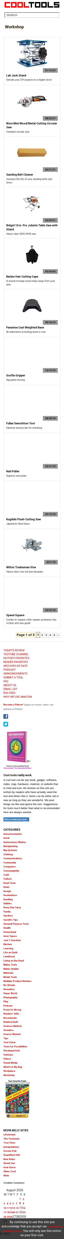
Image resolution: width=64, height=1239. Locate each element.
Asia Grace (9, 1167)
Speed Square (15, 615)
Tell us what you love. (15, 819)
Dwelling (8, 899)
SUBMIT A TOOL (13, 677)
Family (7, 911)
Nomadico (9, 989)
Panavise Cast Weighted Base (25, 327)
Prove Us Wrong (12, 1009)
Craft (6, 874)
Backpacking (10, 846)
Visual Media (10, 1062)
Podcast (7, 1005)
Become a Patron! (13, 704)
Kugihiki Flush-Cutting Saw (23, 519)
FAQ (5, 681)
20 (13, 1212)
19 (11, 1212)
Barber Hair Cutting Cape (22, 276)
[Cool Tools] (32, 5)
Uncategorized (11, 1050)
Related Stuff (10, 1022)
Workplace (9, 1071)
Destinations (10, 895)
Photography (10, 997)
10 (4, 1208)
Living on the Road (13, 960)
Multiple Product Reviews (17, 981)
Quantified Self (11, 1155)
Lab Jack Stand (16, 75)
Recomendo (10, 1018)
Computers (9, 866)
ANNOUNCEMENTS (15, 673)
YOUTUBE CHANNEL (16, 654)
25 (8, 1216)
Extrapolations (11, 1147)
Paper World (10, 993)
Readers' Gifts (11, 1013)
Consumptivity (11, 870)
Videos (7, 1058)
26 (11, 1216)
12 (11, 1208)
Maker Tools (10, 964)
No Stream (9, 985)
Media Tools (10, 977)
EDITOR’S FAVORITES (16, 658)
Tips (5, 1038)
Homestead (9, 932)
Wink (6, 1175)
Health (7, 928)
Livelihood (9, 956)
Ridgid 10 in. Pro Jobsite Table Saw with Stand (31, 227)
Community (9, 862)
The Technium (11, 1138)
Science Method (12, 1026)
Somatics (8, 1030)
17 (4, 1212)
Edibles (7, 903)
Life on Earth (10, 952)
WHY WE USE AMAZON (17, 696)
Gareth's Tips (10, 919)
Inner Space (10, 936)
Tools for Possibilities (15, 1046)
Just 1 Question (12, 940)
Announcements (12, 834)
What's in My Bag (12, 1067)
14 (17, 1208)
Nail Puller (12, 471)
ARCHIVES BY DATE (15, 665)
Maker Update (11, 968)
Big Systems (10, 850)
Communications (12, 858)
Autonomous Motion (14, 842)
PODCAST (9, 669)
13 (13, 1208)
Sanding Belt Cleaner (19, 174)
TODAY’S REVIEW (14, 650)
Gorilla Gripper (15, 375)
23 (24, 1212)
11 (8, 1208)
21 (17, 1212)
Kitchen (7, 944)
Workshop (9, 1075)
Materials (8, 973)
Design (7, 891)
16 (24, 1208)
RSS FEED (9, 692)
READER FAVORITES (15, 662)
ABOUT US (9, 685)
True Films (9, 1142)
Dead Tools (9, 883)
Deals (6, 887)
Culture (7, 878)
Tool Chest (9, 1042)
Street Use (9, 1163)
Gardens (8, 915)
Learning (8, 948)
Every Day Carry (12, 907)
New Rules (9, 1159)
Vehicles (8, 1054)
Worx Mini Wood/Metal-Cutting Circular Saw (31, 125)
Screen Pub (9, 1151)
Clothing (8, 854)
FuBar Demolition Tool (20, 423)
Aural (6, 838)
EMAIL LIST (10, 689)
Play (5, 1001)
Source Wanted (12, 1034)
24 (4, 1216)
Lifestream (9, 1134)
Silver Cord (9, 1171)
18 (8, 1212)
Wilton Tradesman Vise (21, 567)
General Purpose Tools (16, 923)
